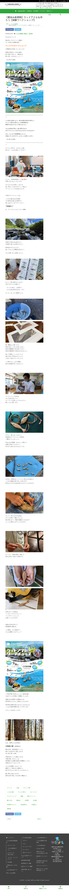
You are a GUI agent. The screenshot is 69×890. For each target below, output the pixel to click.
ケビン (24, 843)
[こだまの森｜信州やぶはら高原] (13, 4)
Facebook (10, 29)
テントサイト (26, 849)
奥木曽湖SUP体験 (25, 860)
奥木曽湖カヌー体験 (26, 863)
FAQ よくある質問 (10, 873)
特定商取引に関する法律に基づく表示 (41, 861)
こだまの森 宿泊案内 (26, 837)
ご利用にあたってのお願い (11, 866)
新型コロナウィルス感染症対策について (41, 869)
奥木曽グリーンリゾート (41, 857)
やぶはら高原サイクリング (26, 856)
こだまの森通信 (44, 1)
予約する (26, 888)
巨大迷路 (10, 862)
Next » (39, 819)
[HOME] (15, 11)
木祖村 (35, 800)
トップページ (10, 837)
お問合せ (55, 1)
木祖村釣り (24, 804)
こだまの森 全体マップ (11, 870)
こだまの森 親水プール (12, 849)
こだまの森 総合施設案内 (11, 841)
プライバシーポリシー (41, 865)
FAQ (50, 1)
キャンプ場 (26, 788)
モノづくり (33, 792)
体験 (22, 796)
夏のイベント (31, 796)
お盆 (17, 788)
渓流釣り (34, 804)
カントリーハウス (27, 846)
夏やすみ (9, 800)
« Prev (9, 819)
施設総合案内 (21, 11)
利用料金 (29, 11)
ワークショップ (11, 796)
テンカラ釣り (22, 792)
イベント (9, 788)
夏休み (18, 800)
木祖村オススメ (11, 804)
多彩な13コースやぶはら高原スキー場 (41, 852)
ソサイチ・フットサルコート (12, 858)
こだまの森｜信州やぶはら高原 (31, 880)
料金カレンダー (43, 888)
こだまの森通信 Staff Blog (41, 841)
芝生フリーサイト (27, 852)
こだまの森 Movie (40, 845)
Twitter (18, 29)
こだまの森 (10, 792)
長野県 (9, 808)
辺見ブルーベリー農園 (26, 866)
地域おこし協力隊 (28, 33)
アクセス (42, 11)
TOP (8, 888)
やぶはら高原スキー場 (64, 1)
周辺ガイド (50, 11)
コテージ (25, 840)
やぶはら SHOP (40, 848)
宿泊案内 (36, 11)
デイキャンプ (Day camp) (11, 853)
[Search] (60, 14)
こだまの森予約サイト (41, 837)
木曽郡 (27, 800)
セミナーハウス (11, 845)
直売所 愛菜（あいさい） (26, 870)
